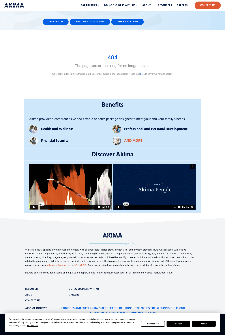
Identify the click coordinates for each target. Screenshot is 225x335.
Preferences (153, 324)
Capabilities (89, 5)
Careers (182, 5)
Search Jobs (55, 22)
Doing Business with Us (119, 5)
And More (133, 141)
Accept (204, 324)
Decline (178, 324)
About (146, 5)
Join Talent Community (90, 22)
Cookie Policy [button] (94, 322)
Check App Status (127, 22)
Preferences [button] (32, 326)
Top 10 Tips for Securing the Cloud (160, 308)
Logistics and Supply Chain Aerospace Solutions (96, 308)
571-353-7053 (80, 265)
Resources (165, 5)
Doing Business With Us (84, 289)
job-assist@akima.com (59, 265)
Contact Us (207, 5)
